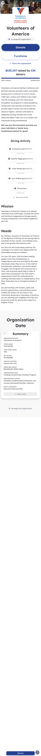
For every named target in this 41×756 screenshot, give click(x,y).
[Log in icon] (33, 3)
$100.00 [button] (29, 178)
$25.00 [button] (29, 169)
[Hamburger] (37, 3)
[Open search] (29, 3)
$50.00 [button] (29, 149)
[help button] (37, 752)
